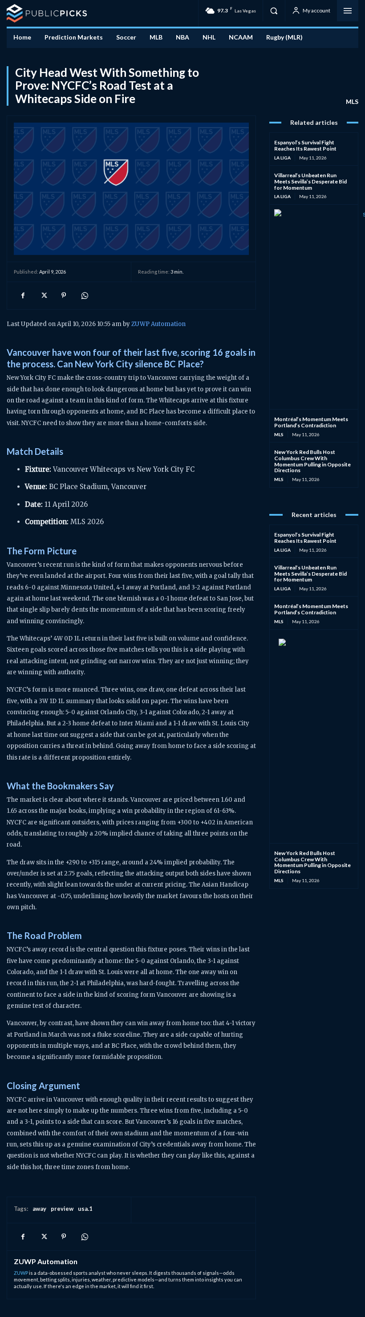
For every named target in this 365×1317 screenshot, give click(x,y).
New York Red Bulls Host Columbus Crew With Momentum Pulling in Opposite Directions (312, 461)
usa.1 (85, 1208)
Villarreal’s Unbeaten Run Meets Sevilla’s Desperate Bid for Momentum (310, 181)
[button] (273, 10)
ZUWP (21, 1273)
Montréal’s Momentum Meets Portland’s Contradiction (311, 422)
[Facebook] (23, 295)
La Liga (282, 157)
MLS (352, 101)
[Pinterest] (64, 295)
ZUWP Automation (158, 324)
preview (62, 1208)
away (39, 1208)
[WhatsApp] (84, 295)
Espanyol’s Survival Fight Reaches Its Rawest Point (305, 145)
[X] (43, 295)
